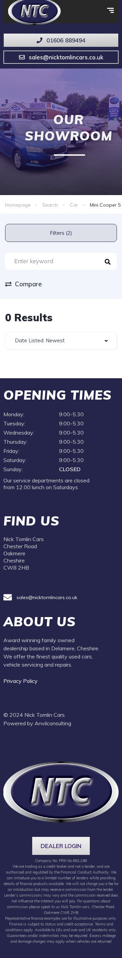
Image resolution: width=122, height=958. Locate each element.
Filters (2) (61, 233)
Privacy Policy (21, 680)
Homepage (17, 205)
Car (74, 205)
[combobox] (61, 341)
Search (50, 205)
